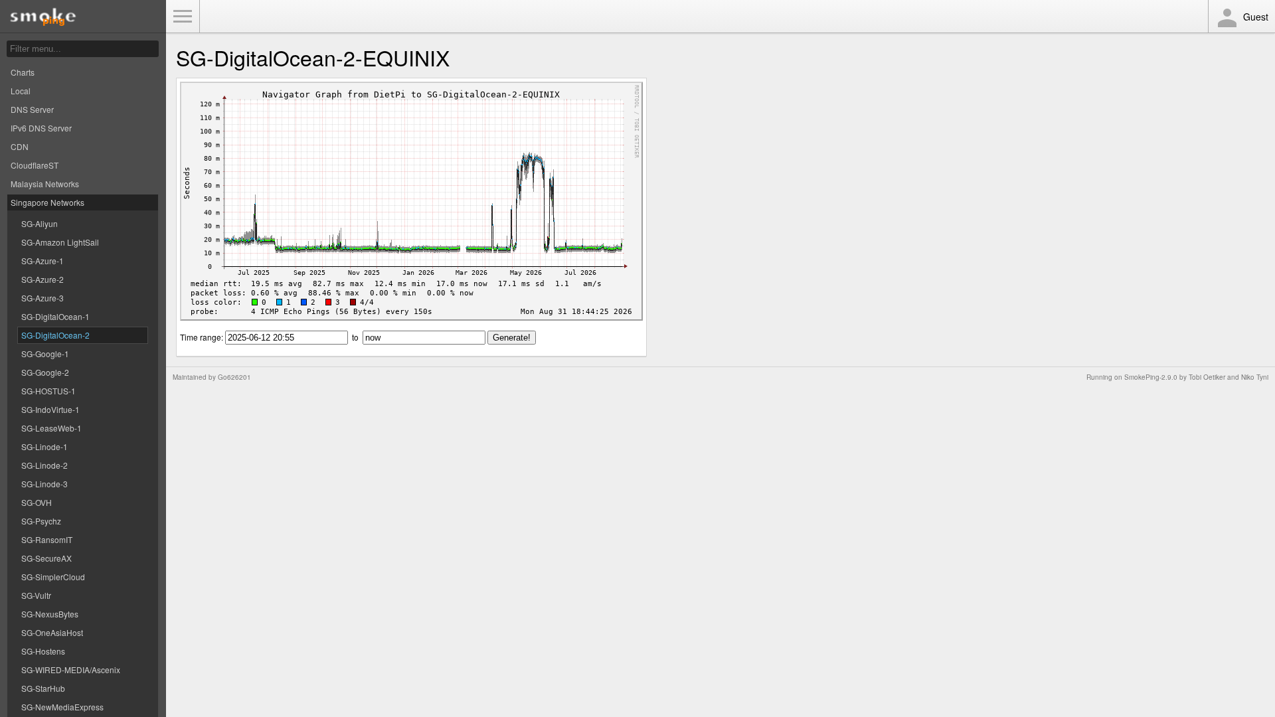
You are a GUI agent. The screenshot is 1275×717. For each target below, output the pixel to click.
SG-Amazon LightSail (60, 242)
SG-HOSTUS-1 (48, 390)
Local (21, 90)
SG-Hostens (43, 651)
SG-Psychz (41, 520)
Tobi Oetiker (1207, 377)
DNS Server (32, 109)
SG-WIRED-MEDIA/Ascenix (70, 669)
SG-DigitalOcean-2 (55, 335)
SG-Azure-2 (42, 279)
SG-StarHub (43, 688)
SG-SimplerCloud (53, 576)
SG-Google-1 (45, 353)
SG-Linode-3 (44, 483)
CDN (20, 146)
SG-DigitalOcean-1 (55, 316)
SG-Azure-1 (42, 260)
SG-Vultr (36, 595)
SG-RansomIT (46, 539)
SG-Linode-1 (44, 446)
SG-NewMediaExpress (62, 706)
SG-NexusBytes (49, 613)
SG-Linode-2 (44, 465)
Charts (23, 72)
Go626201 (234, 377)
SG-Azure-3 (42, 297)
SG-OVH (36, 502)
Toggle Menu (182, 16)
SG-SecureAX (46, 558)
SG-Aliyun (39, 223)
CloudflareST (34, 165)
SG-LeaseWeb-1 (51, 428)
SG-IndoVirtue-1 (50, 409)
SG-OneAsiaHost (52, 632)
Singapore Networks (47, 202)
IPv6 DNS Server (41, 127)
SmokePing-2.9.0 (1150, 377)
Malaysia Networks (45, 183)
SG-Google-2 (45, 372)
